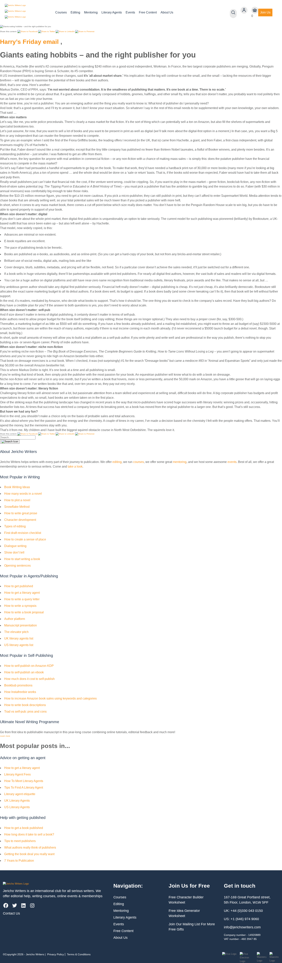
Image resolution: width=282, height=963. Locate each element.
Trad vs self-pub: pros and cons (25, 711)
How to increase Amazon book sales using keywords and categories (50, 698)
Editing (75, 12)
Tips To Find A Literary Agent (23, 787)
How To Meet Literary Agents (23, 781)
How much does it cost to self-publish (29, 678)
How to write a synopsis (20, 605)
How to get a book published (23, 828)
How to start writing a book (22, 559)
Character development (20, 519)
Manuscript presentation (20, 625)
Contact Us (11, 913)
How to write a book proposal (24, 612)
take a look (75, 466)
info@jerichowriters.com (242, 927)
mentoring (179, 462)
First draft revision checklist (22, 532)
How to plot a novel (17, 500)
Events (130, 12)
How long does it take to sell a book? (29, 834)
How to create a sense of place (25, 539)
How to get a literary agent (22, 592)
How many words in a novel (23, 493)
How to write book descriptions (25, 705)
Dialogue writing (15, 546)
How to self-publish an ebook (24, 672)
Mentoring (91, 12)
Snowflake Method (17, 506)
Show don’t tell (14, 552)
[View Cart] (254, 10)
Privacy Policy (55, 954)
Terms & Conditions (79, 954)
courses (138, 462)
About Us (167, 12)
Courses (61, 12)
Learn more (5, 736)
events (232, 462)
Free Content (148, 12)
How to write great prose (20, 513)
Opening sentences (17, 565)
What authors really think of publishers (30, 847)
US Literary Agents (17, 807)
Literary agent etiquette (19, 794)
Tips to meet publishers (20, 841)
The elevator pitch (16, 632)
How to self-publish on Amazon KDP (29, 665)
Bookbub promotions (18, 685)
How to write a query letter (22, 599)
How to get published (18, 586)
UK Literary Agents (17, 800)
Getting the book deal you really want (29, 854)
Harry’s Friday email (29, 41)
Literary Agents (111, 12)
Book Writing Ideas (17, 487)
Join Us (265, 12)
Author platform (14, 618)
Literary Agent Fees (17, 774)
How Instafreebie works (20, 692)
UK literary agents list (18, 638)
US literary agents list (18, 645)
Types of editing (15, 526)
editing (117, 462)
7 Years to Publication (19, 860)
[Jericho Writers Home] (27, 12)
